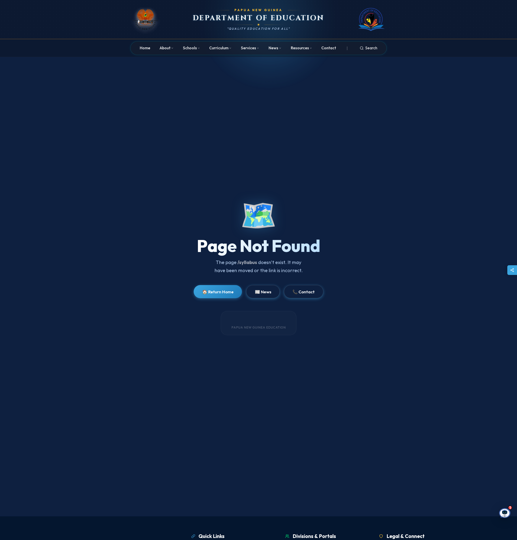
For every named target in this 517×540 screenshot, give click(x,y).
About (165, 47)
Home (145, 47)
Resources (300, 47)
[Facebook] (507, 270)
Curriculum (218, 47)
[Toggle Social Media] (512, 270)
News (273, 47)
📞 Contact (303, 291)
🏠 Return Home (218, 291)
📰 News (263, 291)
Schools (190, 47)
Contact (328, 47)
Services (248, 47)
